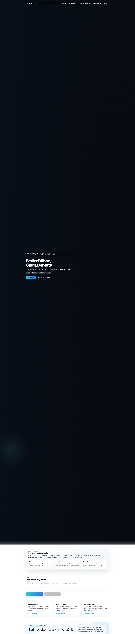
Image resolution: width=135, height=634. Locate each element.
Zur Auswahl (30, 277)
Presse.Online (51, 254)
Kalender (64, 3)
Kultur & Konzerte (32, 604)
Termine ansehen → (61, 613)
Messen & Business (61, 604)
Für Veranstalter (72, 3)
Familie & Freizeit (89, 604)
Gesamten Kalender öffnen (34, 594)
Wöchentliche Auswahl (44, 277)
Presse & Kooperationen (84, 3)
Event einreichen (97, 3)
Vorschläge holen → (89, 613)
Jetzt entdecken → (32, 613)
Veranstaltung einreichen (52, 594)
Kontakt (105, 3)
